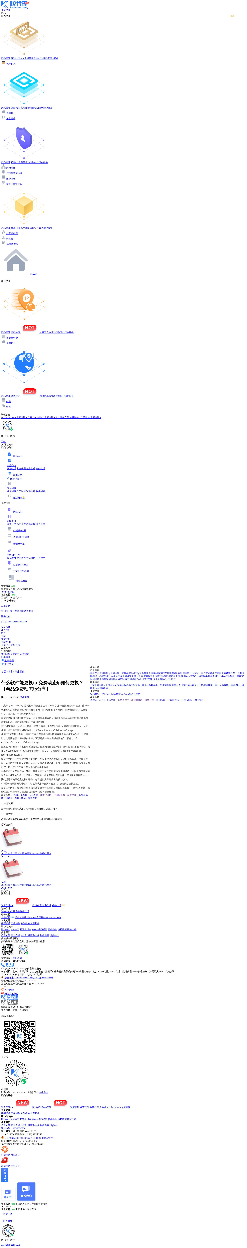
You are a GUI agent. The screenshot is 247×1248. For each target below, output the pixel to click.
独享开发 (30, 524)
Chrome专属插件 (37, 917)
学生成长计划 (22, 917)
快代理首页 (7, 798)
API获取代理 (19, 530)
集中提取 (10, 178)
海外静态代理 (22, 911)
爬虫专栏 (32, 798)
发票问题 (40, 491)
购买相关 (5, 923)
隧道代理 (11, 468)
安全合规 (15, 935)
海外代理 (40, 468)
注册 (8, 642)
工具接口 (40, 558)
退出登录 (15, 645)
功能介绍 (17, 475)
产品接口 (30, 558)
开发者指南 (25, 929)
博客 (10, 671)
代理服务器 (59, 795)
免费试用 (5, 917)
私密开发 (21, 524)
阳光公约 (71, 929)
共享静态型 (12, 244)
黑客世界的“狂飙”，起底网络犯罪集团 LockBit (201, 676)
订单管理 (5, 657)
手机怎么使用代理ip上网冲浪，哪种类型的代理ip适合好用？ (120, 673)
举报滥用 (44, 935)
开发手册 (11, 521)
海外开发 (40, 524)
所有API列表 (13, 555)
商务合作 (34, 935)
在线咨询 (5, 1245)
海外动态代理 (8, 911)
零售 (8, 407)
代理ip (16, 795)
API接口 (15, 929)
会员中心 (5, 645)
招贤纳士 (54, 935)
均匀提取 (10, 168)
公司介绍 (5, 935)
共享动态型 (12, 233)
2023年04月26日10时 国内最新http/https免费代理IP (115, 694)
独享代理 (30, 468)
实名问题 (30, 491)
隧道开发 (11, 524)
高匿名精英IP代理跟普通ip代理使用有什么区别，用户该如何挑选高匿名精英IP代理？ (194, 673)
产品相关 (15, 923)
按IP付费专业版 (14, 184)
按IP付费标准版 (14, 173)
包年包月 (10, 64)
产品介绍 (11, 465)
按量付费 (10, 118)
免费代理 (94, 1107)
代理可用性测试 (21, 537)
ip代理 (24, 795)
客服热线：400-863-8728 (13, 1128)
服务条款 (52, 929)
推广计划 (25, 935)
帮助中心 (17, 456)
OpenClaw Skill (53, 917)
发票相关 (34, 923)
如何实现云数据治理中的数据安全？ (159, 676)
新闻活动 (83, 795)
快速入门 (17, 512)
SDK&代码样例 (21, 571)
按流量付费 (12, 338)
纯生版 (33, 273)
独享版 (9, 239)
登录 (3, 636)
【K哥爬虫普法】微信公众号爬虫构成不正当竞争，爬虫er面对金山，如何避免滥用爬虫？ (135, 685)
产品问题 (21, 491)
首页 (3, 671)
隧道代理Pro (7, 905)
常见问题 (11, 488)
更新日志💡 (19, 497)
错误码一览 (19, 543)
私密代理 (21, 468)
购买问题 (11, 491)
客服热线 (15, 1245)
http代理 (34, 795)
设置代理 (71, 795)
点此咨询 (17, 958)
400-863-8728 (7, 592)
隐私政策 (62, 929)
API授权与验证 (20, 565)
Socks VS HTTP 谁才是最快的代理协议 (156, 679)
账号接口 (11, 558)
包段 (8, 401)
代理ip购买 (20, 798)
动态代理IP (45, 795)
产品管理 (5, 58)
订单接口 (21, 558)
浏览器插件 (16, 479)
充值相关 (25, 923)
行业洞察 (19, 671)
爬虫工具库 (21, 581)
